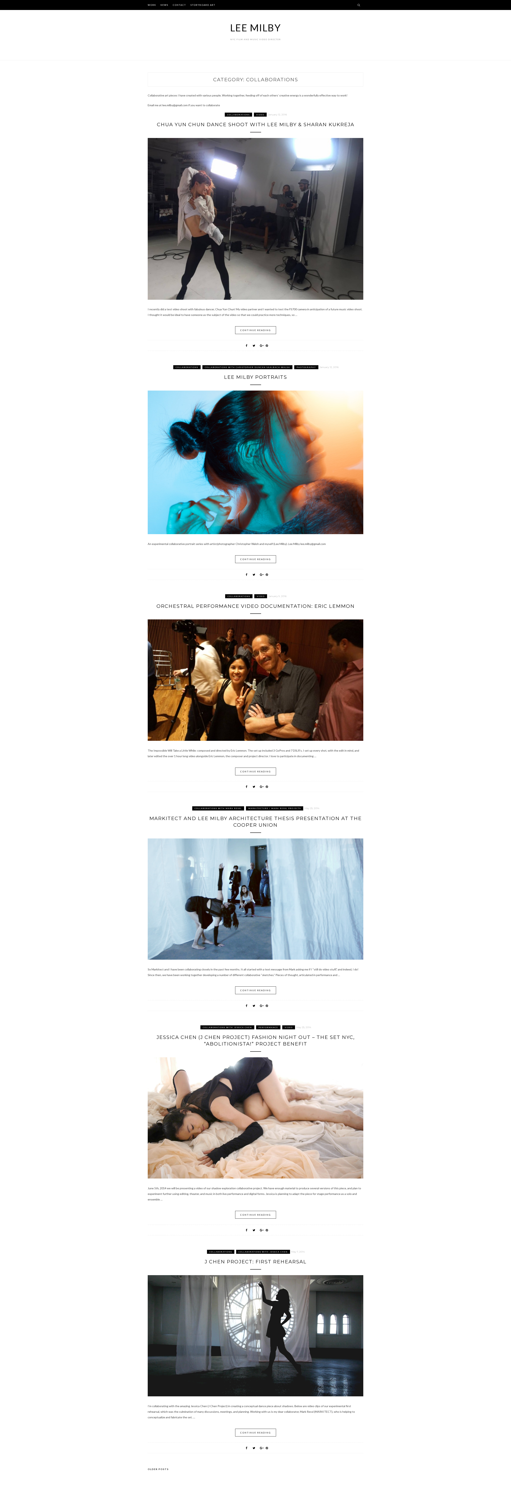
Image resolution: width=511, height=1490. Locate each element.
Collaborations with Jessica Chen (227, 1027)
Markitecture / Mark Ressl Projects (274, 808)
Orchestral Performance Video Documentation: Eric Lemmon (255, 606)
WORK (152, 5)
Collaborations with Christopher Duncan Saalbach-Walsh (247, 367)
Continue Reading (255, 330)
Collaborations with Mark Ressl (218, 808)
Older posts (158, 1469)
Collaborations (238, 114)
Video (260, 114)
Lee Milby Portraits (255, 377)
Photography (306, 367)
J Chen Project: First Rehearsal (256, 1262)
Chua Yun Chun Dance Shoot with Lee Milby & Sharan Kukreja (255, 124)
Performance (268, 1027)
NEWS (164, 5)
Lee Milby (255, 27)
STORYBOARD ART (202, 5)
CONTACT (179, 5)
